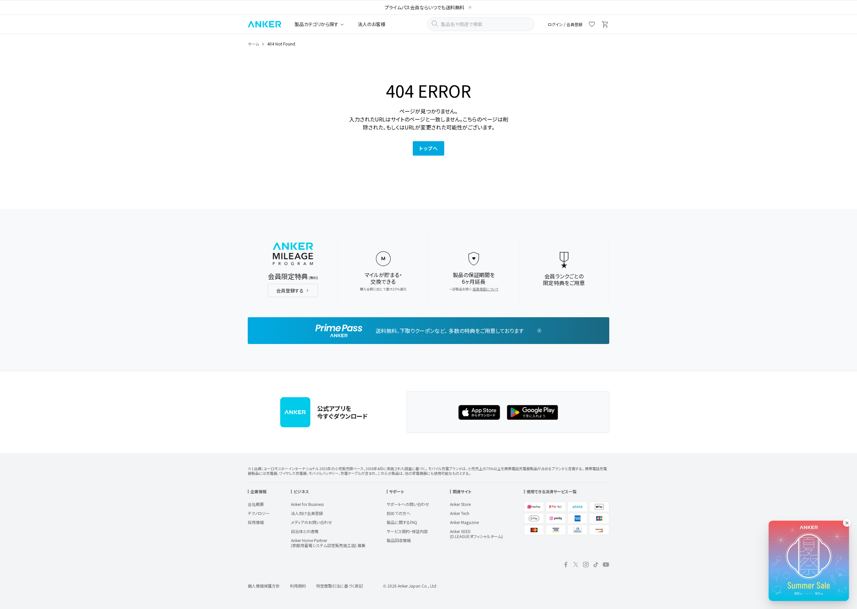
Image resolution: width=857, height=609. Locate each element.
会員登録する (290, 290)
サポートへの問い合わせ (408, 504)
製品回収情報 (399, 540)
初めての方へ (398, 513)
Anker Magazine (464, 522)
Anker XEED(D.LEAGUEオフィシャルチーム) (476, 533)
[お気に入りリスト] (592, 25)
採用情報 (256, 522)
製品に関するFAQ (402, 522)
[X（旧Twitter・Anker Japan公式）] (575, 565)
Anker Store (460, 504)
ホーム (253, 44)
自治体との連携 (304, 531)
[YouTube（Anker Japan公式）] (606, 565)
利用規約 (298, 586)
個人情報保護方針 (264, 586)
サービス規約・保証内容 (407, 531)
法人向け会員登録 (307, 513)
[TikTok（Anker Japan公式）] (596, 565)
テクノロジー (259, 513)
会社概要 (256, 504)
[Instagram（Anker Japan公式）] (585, 565)
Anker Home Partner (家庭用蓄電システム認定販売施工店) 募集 (328, 542)
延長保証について (485, 288)
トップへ (428, 148)
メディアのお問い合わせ (311, 522)
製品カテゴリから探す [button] (316, 24)
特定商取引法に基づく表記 (339, 586)
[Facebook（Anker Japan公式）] (565, 565)
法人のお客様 (371, 24)
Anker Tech (459, 513)
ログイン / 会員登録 (565, 24)
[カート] (605, 25)
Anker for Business (307, 504)
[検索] (434, 24)
